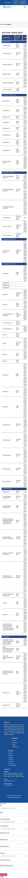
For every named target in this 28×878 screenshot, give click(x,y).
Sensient (11, 761)
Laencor (11, 757)
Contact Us (15, 746)
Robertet (11, 759)
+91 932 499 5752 (7, 2)
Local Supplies (12, 765)
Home (1, 24)
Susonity (11, 755)
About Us (15, 742)
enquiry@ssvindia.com (9, 780)
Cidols (10, 753)
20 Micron (11, 763)
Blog (14, 744)
